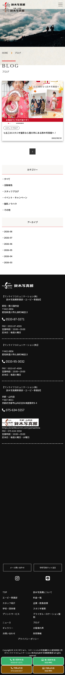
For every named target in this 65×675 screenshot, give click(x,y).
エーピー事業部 (10, 597)
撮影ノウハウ (10, 203)
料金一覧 (37, 597)
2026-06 (8, 243)
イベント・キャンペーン (15, 197)
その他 (7, 209)
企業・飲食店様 (40, 603)
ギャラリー (8, 627)
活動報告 (8, 185)
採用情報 (37, 633)
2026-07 (8, 237)
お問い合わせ (9, 633)
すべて (7, 178)
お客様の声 (38, 627)
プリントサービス (11, 613)
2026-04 (8, 256)
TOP (5, 592)
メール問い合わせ (17, 567)
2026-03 (8, 262)
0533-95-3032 (15, 361)
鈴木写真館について (42, 592)
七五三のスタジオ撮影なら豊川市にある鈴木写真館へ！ (29, 132)
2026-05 (8, 250)
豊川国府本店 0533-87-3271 (17, 661)
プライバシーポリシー (28, 638)
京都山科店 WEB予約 (49, 669)
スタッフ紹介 (9, 603)
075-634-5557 (15, 410)
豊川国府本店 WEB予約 (49, 661)
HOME (5, 52)
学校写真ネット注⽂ (48, 567)
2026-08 (8, 231)
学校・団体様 (9, 608)
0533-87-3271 (15, 319)
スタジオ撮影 (39, 608)
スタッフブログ (11, 191)
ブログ (36, 622)
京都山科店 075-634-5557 (17, 669)
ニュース (7, 622)
